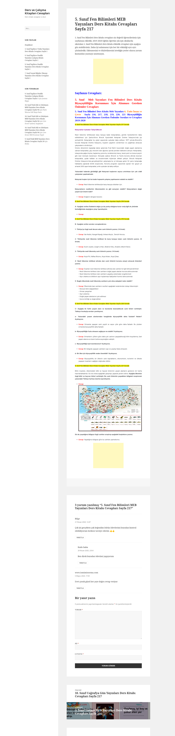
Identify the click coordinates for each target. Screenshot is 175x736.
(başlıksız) (29, 45)
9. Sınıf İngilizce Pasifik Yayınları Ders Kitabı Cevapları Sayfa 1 (37, 66)
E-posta (79, 654)
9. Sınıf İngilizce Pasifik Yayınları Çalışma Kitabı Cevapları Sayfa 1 (34, 57)
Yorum (79, 610)
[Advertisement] (108, 71)
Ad (77, 643)
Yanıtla (80, 537)
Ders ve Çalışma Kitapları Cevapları (37, 11)
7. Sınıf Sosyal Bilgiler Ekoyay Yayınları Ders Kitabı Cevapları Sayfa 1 (37, 75)
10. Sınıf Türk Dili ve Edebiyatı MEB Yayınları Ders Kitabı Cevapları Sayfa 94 (36, 107)
